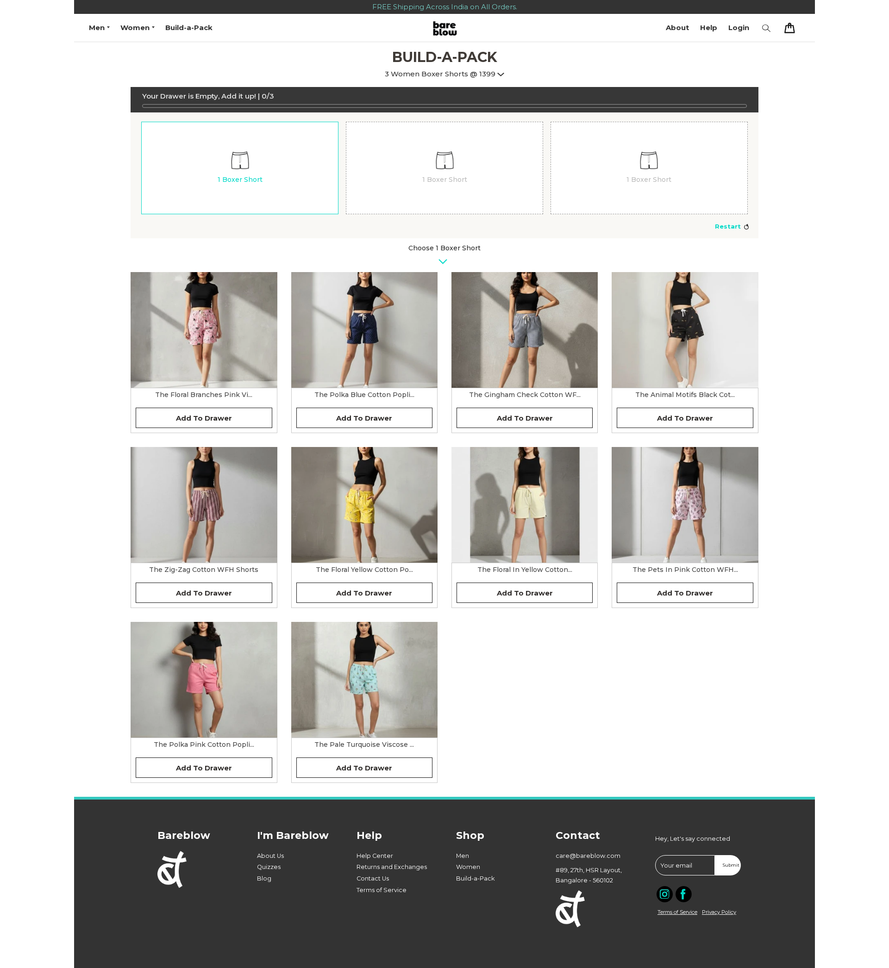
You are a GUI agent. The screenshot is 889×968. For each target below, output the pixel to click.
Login (738, 27)
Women (468, 866)
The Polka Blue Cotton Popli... (364, 395)
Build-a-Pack (189, 27)
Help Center (375, 855)
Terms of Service (382, 890)
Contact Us (373, 878)
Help (708, 27)
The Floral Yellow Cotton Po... (364, 569)
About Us (270, 855)
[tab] (240, 168)
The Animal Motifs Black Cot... (685, 395)
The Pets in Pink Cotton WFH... (685, 569)
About (677, 27)
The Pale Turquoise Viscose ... (364, 744)
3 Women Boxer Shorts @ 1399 (441, 73)
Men (462, 855)
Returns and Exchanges (392, 866)
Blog (264, 878)
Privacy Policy (719, 912)
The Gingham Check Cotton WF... (525, 395)
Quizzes (269, 866)
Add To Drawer (204, 418)
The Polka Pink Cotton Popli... (204, 744)
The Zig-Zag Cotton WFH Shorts (203, 569)
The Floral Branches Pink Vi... (203, 395)
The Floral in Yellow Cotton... (524, 569)
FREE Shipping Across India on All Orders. (444, 6)
